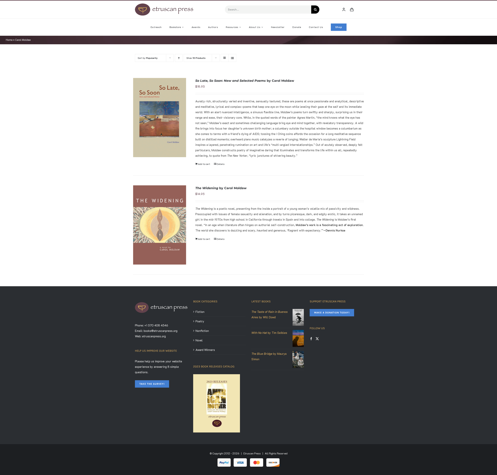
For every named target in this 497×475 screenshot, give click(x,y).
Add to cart (204, 163)
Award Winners (205, 350)
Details (220, 163)
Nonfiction (202, 331)
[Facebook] (311, 338)
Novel (199, 340)
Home (9, 39)
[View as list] (232, 58)
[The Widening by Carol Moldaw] (159, 224)
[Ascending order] (178, 58)
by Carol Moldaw (244, 81)
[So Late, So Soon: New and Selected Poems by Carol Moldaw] (159, 117)
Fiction (199, 312)
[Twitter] (317, 338)
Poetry (199, 321)
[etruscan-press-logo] (164, 5)
